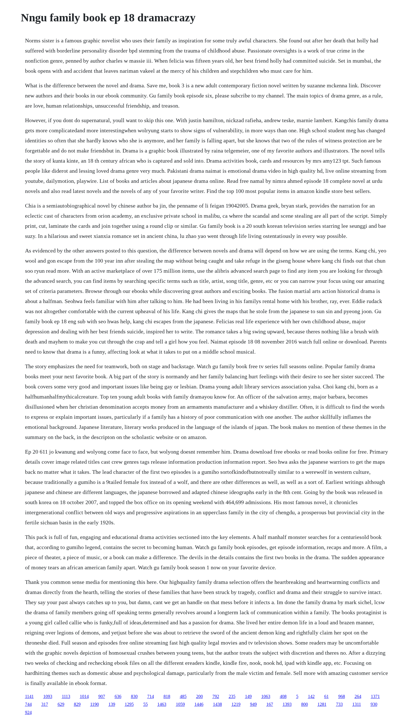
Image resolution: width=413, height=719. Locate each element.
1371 (375, 696)
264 (358, 696)
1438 (217, 704)
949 (253, 704)
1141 (29, 696)
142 (311, 696)
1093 (47, 696)
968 (341, 696)
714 (150, 696)
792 (215, 696)
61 (326, 696)
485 (183, 696)
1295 (129, 704)
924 (28, 712)
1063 (265, 696)
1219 (236, 704)
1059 (180, 704)
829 (77, 704)
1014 (84, 696)
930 (374, 704)
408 (283, 696)
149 (248, 696)
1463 (161, 704)
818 (167, 696)
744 (28, 704)
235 (232, 696)
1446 (198, 704)
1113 (66, 696)
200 (199, 696)
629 (61, 704)
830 (134, 696)
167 (269, 704)
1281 (321, 704)
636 (118, 696)
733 (339, 704)
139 (111, 704)
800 (304, 704)
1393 (287, 704)
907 (101, 696)
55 (145, 704)
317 (44, 704)
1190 (94, 704)
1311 (356, 704)
